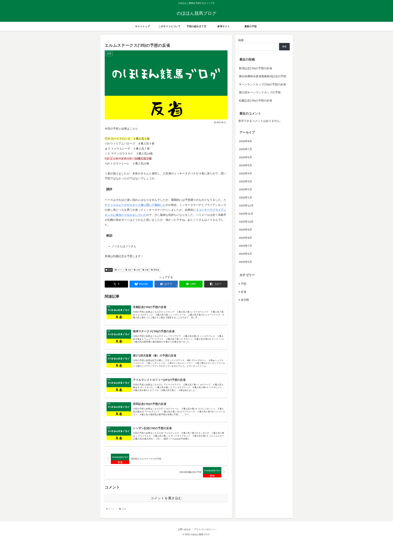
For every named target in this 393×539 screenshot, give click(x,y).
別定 (129, 270)
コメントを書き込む (166, 498)
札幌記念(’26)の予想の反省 (255, 100)
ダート (120, 270)
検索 (241, 40)
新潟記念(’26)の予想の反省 (255, 68)
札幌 (147, 270)
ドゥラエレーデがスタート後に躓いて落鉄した (136, 204)
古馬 (138, 270)
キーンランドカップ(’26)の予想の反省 (262, 84)
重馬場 (156, 270)
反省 (110, 270)
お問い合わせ (184, 529)
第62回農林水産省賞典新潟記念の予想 (262, 76)
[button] (216, 284)
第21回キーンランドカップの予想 (260, 92)
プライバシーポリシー (204, 529)
